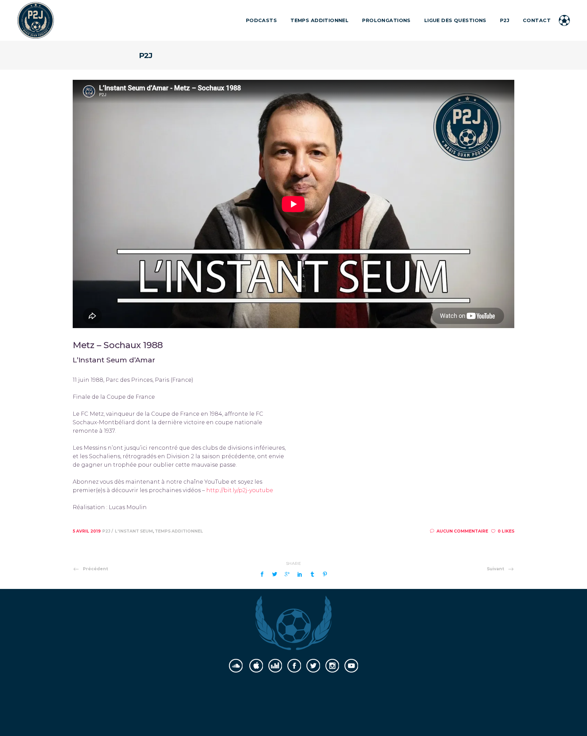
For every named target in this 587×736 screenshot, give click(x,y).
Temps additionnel (179, 531)
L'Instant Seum (134, 531)
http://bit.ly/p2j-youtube (239, 490)
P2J (106, 531)
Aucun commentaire (462, 531)
